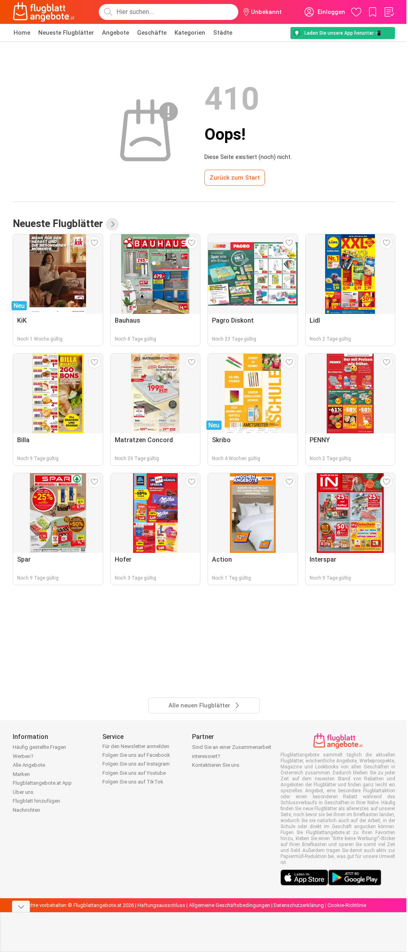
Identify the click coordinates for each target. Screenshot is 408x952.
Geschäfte (152, 32)
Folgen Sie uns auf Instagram (136, 764)
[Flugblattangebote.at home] (44, 12)
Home (22, 32)
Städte (222, 32)
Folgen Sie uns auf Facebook (136, 755)
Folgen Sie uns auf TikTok (132, 782)
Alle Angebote (29, 765)
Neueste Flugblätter (66, 32)
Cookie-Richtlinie (347, 905)
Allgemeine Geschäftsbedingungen (229, 905)
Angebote (115, 32)
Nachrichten (26, 810)
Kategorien (190, 32)
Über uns (23, 792)
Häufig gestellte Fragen (39, 747)
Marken (21, 774)
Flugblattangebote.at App (42, 783)
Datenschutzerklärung (299, 905)
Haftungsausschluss (161, 905)
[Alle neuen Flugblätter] (112, 224)
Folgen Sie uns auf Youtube (134, 773)
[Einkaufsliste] (388, 12)
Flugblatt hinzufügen (36, 801)
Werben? (23, 756)
